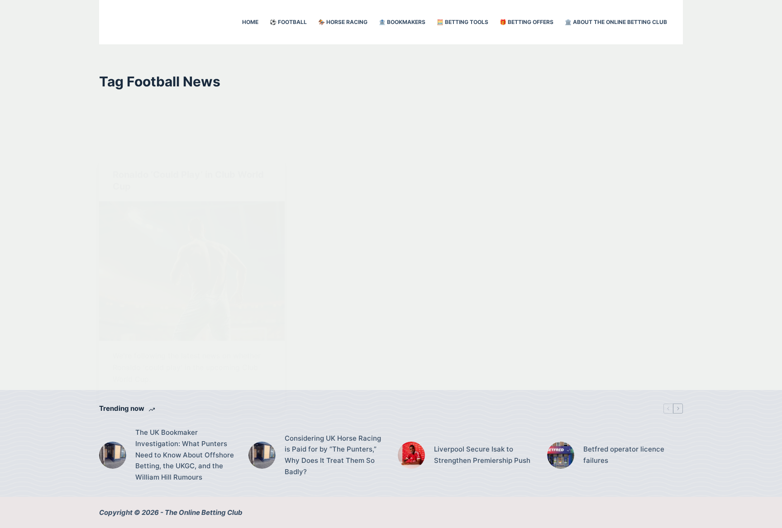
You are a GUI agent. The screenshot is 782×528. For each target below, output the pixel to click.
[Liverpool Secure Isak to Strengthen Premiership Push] (411, 455)
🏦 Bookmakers (402, 22)
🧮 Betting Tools (462, 22)
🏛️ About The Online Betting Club (616, 22)
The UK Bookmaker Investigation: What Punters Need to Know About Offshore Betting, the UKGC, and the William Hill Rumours (184, 454)
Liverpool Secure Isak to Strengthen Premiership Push (482, 455)
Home (250, 22)
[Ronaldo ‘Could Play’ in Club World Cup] (192, 271)
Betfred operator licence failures (623, 455)
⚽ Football (288, 22)
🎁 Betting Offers (526, 22)
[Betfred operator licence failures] (560, 455)
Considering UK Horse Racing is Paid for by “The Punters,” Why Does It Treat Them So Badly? (333, 455)
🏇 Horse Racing (342, 22)
